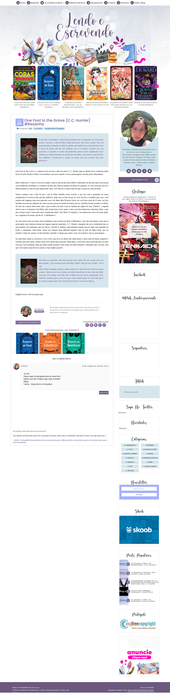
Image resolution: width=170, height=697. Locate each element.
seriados (130, 462)
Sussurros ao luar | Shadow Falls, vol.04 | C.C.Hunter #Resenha (24, 105)
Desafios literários (77, 3)
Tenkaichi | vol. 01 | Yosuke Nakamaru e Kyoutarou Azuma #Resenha (139, 230)
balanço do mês (150, 449)
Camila (24, 366)
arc (30, 129)
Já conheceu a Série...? (54, 3)
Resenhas (34, 3)
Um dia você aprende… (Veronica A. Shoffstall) (142, 591)
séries (150, 462)
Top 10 (130, 449)
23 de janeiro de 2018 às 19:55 (95, 366)
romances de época (150, 458)
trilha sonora (150, 466)
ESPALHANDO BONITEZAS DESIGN (140, 690)
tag (130, 466)
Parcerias (124, 3)
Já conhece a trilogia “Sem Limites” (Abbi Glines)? (143, 573)
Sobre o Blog (139, 3)
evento (150, 454)
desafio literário (130, 454)
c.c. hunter (38, 129)
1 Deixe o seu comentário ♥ (29, 322)
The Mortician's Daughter (54, 129)
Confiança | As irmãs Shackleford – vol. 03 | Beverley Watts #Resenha (49, 105)
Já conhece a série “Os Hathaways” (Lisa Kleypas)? (143, 600)
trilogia (131, 471)
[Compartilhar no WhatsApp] (104, 325)
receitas (131, 458)
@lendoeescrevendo (131, 392)
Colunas (111, 3)
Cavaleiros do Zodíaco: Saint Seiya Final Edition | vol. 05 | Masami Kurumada (97, 105)
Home (22, 3)
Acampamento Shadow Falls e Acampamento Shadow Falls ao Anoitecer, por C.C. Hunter (145, 582)
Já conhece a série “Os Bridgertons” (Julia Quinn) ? (144, 564)
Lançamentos (96, 3)
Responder (104, 392)
